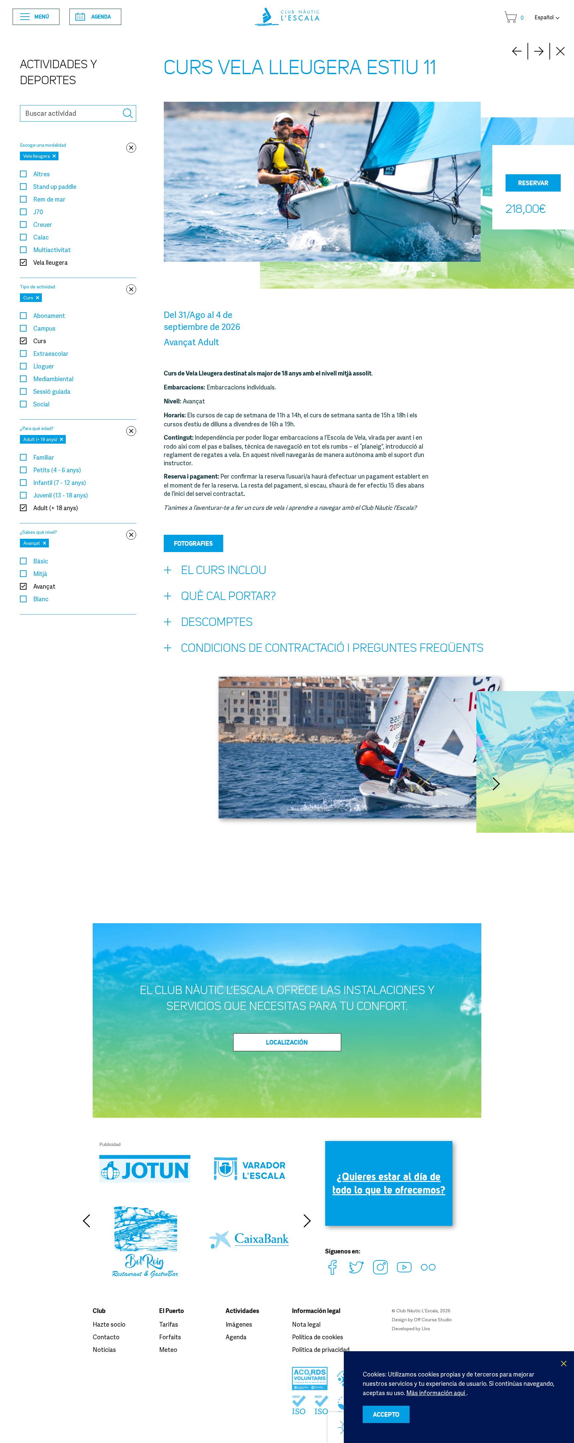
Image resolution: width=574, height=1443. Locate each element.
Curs (39, 341)
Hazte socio (109, 1324)
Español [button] (544, 17)
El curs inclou (223, 570)
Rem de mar (49, 199)
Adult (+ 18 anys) (55, 508)
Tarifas (168, 1324)
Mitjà (40, 573)
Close (560, 51)
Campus (44, 328)
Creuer (42, 224)
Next (517, 51)
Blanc (40, 599)
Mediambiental (53, 378)
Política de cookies (317, 1337)
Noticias (104, 1350)
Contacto (106, 1337)
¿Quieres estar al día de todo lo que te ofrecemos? (389, 1183)
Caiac (41, 237)
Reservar (533, 183)
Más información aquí (436, 1393)
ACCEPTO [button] (386, 1414)
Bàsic (40, 561)
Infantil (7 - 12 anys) (59, 482)
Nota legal (306, 1324)
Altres (41, 174)
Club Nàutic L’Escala (287, 17)
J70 (38, 212)
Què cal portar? (228, 596)
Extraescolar (50, 353)
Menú (42, 16)
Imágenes (239, 1324)
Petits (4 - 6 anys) (57, 470)
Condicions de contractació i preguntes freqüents (332, 648)
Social (41, 404)
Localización (287, 1042)
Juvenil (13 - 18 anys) (60, 495)
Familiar (43, 457)
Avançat (44, 586)
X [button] (564, 1364)
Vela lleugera (50, 262)
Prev (538, 51)
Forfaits (170, 1337)
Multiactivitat (52, 249)
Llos (426, 1328)
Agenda (101, 16)
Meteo (168, 1350)
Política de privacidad (320, 1350)
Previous (86, 1221)
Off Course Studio (433, 1319)
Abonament (49, 315)
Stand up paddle (54, 186)
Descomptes (217, 622)
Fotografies (193, 543)
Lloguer (43, 366)
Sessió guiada (51, 391)
